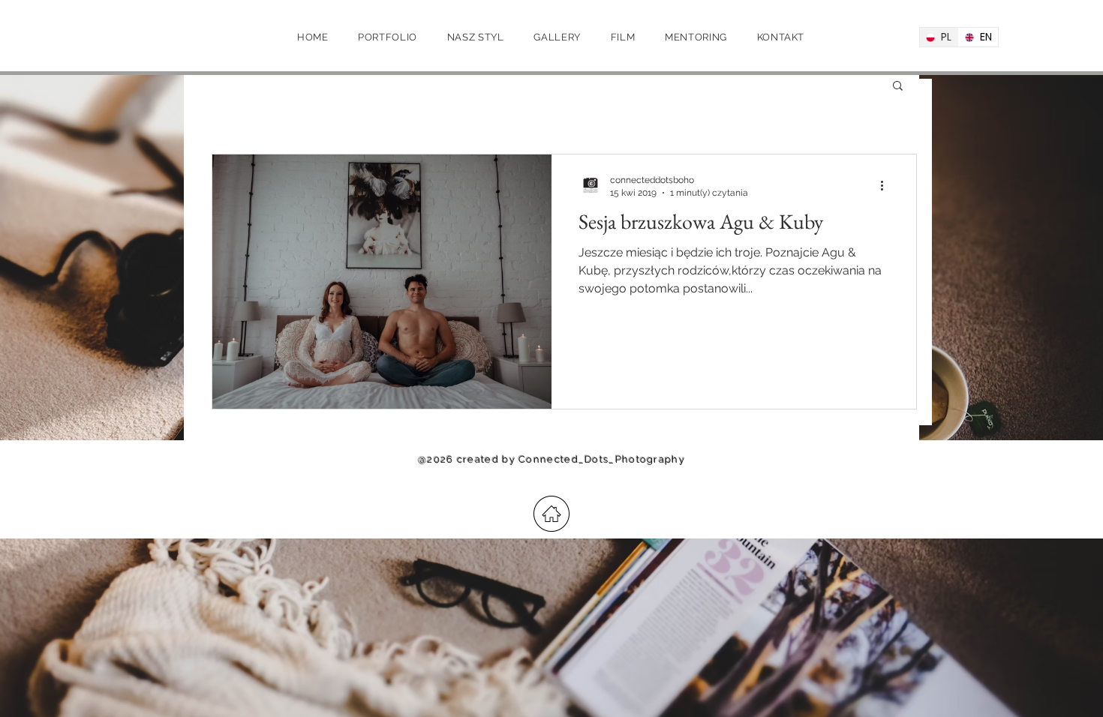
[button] (898, 86)
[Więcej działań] (887, 185)
